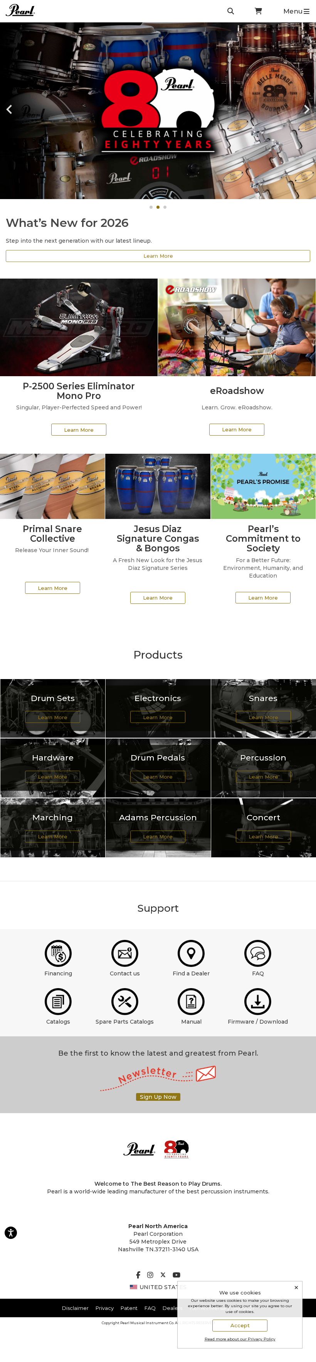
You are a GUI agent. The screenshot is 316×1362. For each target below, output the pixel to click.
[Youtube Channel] (176, 1275)
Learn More (158, 256)
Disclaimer (75, 1308)
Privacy (105, 1308)
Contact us (125, 973)
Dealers (172, 1308)
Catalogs (58, 1021)
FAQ (258, 973)
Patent (129, 1308)
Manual (191, 1021)
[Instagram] (150, 1275)
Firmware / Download (258, 1021)
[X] (163, 1275)
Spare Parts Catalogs (125, 1021)
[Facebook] (138, 1275)
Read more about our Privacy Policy (240, 1339)
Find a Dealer (191, 973)
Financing (58, 973)
